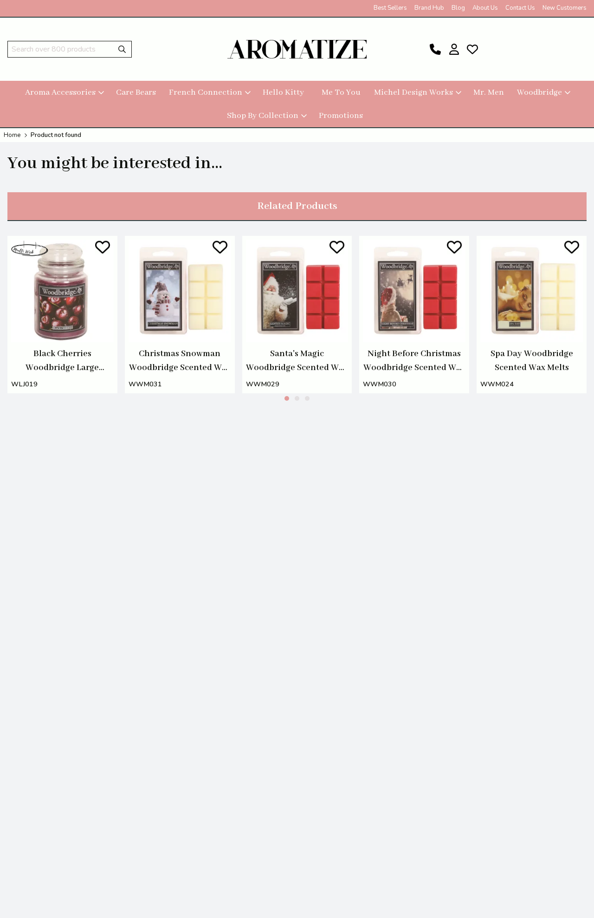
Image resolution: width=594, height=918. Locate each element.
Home (12, 135)
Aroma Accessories (60, 92)
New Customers (564, 8)
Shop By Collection (262, 116)
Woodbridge (539, 92)
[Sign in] (453, 49)
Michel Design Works (413, 92)
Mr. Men (488, 92)
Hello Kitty (283, 92)
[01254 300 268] (435, 49)
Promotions (341, 116)
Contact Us (520, 8)
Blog (458, 8)
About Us (485, 8)
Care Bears (136, 92)
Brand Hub (429, 8)
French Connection (205, 92)
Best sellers (390, 8)
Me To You (341, 92)
